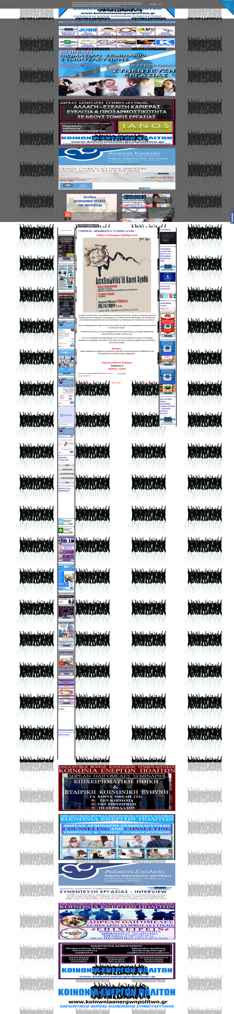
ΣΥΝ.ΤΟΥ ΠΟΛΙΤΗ (67, 478)
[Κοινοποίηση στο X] (121, 374)
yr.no (73, 424)
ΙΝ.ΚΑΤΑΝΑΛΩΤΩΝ (67, 474)
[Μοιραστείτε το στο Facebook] (123, 374)
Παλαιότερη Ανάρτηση (149, 382)
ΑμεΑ (67, 482)
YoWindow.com (63, 424)
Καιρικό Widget (66, 415)
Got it (160, 4)
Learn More (153, 4)
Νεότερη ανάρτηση (84, 382)
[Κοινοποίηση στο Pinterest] (125, 374)
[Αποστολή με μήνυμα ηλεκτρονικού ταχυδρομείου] (118, 374)
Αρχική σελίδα (116, 382)
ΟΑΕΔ (67, 465)
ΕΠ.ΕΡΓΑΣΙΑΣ (67, 469)
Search (165, 240)
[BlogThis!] (120, 374)
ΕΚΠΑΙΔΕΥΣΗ (87, 376)
